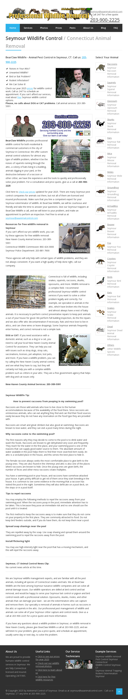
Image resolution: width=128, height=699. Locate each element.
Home (13, 27)
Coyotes (111, 258)
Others (110, 345)
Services (28, 27)
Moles (110, 172)
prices (30, 88)
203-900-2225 (105, 20)
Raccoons (112, 64)
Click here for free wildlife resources (45, 678)
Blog (103, 27)
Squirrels (111, 82)
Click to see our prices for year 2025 (48, 658)
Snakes (110, 308)
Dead (110, 326)
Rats (109, 138)
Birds (109, 277)
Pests (72, 27)
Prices (59, 27)
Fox (109, 243)
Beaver (110, 224)
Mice (109, 153)
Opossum (112, 101)
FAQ (116, 27)
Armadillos (112, 206)
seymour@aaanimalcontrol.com (106, 11)
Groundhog (113, 187)
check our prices (27, 191)
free (19, 97)
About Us (88, 27)
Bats (109, 292)
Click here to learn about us (49, 671)
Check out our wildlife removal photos (47, 665)
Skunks (110, 119)
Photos (44, 27)
